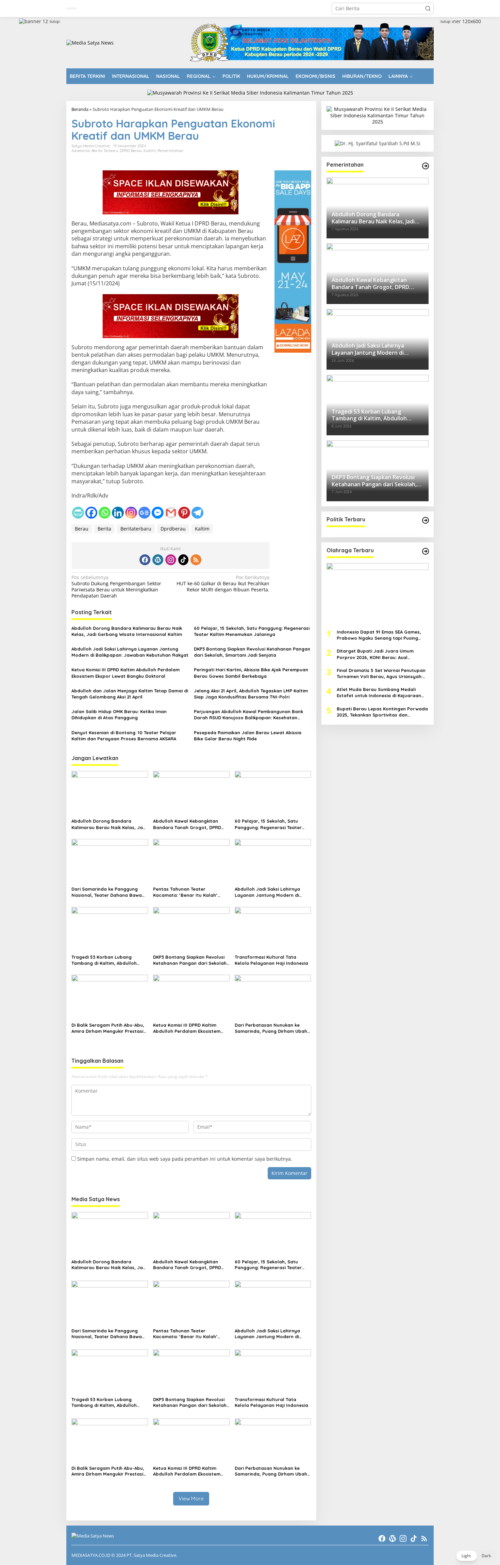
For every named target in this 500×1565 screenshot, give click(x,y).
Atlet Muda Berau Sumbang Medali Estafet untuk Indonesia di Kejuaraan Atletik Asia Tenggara (379, 693)
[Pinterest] (184, 513)
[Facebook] (91, 513)
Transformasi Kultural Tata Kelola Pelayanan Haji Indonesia (271, 960)
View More (191, 1498)
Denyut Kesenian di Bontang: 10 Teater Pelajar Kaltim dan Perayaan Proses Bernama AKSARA (123, 735)
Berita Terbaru (104, 150)
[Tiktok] (183, 559)
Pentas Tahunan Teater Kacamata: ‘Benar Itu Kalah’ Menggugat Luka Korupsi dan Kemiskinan (186, 892)
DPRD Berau (131, 150)
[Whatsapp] (105, 513)
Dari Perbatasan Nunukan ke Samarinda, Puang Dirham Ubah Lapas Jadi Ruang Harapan (271, 1028)
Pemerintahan (170, 150)
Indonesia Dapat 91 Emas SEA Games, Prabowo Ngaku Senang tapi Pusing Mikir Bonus (379, 635)
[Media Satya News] (90, 42)
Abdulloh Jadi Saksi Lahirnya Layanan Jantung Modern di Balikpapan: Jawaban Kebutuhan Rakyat (129, 652)
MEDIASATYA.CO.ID (90, 1555)
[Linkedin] (118, 513)
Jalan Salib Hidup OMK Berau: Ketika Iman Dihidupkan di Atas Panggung (119, 714)
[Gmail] (171, 513)
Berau (81, 528)
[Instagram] (131, 513)
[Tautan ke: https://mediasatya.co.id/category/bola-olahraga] (425, 551)
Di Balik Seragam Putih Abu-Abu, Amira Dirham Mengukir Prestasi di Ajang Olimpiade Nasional (107, 1028)
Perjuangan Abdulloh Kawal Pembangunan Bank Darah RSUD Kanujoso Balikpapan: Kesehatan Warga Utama (248, 715)
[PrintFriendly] (78, 513)
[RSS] (195, 559)
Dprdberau (173, 528)
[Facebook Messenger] (158, 513)
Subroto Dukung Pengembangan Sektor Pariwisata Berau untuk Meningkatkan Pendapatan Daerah (116, 586)
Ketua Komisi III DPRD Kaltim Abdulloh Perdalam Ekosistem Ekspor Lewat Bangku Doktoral (125, 672)
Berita (104, 528)
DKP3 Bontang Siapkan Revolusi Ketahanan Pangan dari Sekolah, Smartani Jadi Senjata (252, 652)
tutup (55, 21)
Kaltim (150, 150)
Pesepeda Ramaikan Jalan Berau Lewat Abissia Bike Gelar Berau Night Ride (247, 735)
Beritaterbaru (135, 528)
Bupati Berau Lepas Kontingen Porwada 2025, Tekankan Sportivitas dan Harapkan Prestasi (382, 712)
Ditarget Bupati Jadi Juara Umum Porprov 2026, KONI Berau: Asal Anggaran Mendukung (375, 654)
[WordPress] (157, 559)
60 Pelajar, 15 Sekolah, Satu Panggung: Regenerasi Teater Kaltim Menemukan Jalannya (252, 631)
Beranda (79, 109)
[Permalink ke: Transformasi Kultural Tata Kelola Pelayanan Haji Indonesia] (273, 929)
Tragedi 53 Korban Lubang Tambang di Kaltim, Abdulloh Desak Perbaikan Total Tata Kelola (104, 960)
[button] (428, 8)
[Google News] (144, 513)
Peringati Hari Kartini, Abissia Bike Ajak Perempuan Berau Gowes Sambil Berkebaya (251, 672)
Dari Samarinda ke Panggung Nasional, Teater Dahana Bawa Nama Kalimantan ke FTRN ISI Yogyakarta (106, 892)
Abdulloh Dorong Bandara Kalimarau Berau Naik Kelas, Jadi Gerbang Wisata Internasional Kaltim (126, 631)
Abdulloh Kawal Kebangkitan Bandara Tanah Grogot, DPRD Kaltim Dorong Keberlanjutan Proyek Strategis (187, 824)
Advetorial (80, 150)
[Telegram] (197, 513)
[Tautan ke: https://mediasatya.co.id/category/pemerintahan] (425, 166)
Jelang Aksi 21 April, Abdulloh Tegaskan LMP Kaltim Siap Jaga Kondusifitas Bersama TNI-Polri (251, 694)
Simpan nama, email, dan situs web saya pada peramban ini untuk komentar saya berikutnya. (184, 1159)
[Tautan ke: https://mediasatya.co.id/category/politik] (425, 520)
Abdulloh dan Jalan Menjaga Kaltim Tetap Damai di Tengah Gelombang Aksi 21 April (129, 694)
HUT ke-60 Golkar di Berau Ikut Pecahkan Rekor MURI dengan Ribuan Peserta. (223, 583)
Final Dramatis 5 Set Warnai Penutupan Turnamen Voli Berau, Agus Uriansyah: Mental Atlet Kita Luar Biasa (381, 673)
